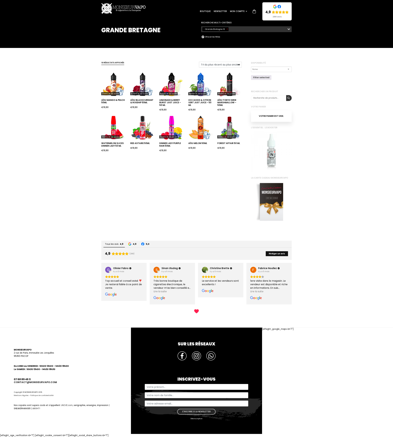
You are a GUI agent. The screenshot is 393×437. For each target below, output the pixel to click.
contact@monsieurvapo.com (35, 382)
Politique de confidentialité (41, 395)
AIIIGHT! (36, 408)
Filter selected (261, 77)
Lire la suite (108, 67)
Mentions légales (21, 395)
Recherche (289, 98)
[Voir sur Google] (108, 270)
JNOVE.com (67, 405)
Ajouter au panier (140, 110)
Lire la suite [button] (111, 291)
